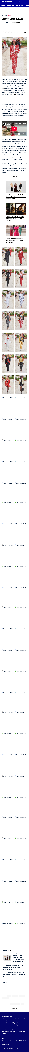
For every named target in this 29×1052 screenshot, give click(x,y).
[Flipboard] (24, 1016)
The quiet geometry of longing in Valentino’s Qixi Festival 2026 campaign (15, 218)
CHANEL (6, 13)
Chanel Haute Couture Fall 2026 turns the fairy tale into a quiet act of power (14, 974)
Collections (4, 15)
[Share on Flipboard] (7, 31)
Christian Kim (6, 22)
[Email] (10, 31)
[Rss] (26, 1016)
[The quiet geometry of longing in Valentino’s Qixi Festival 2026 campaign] (16, 209)
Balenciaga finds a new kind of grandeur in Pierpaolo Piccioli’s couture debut (14, 240)
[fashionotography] (7, 2)
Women (9, 15)
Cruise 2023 (13, 94)
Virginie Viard (5, 998)
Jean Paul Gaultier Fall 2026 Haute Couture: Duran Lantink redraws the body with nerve (16, 196)
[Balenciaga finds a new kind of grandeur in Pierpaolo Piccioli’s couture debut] (16, 230)
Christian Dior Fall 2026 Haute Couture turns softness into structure (13, 980)
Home (3, 13)
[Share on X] (4, 31)
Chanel (3, 88)
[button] (17, 2)
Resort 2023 (22, 996)
